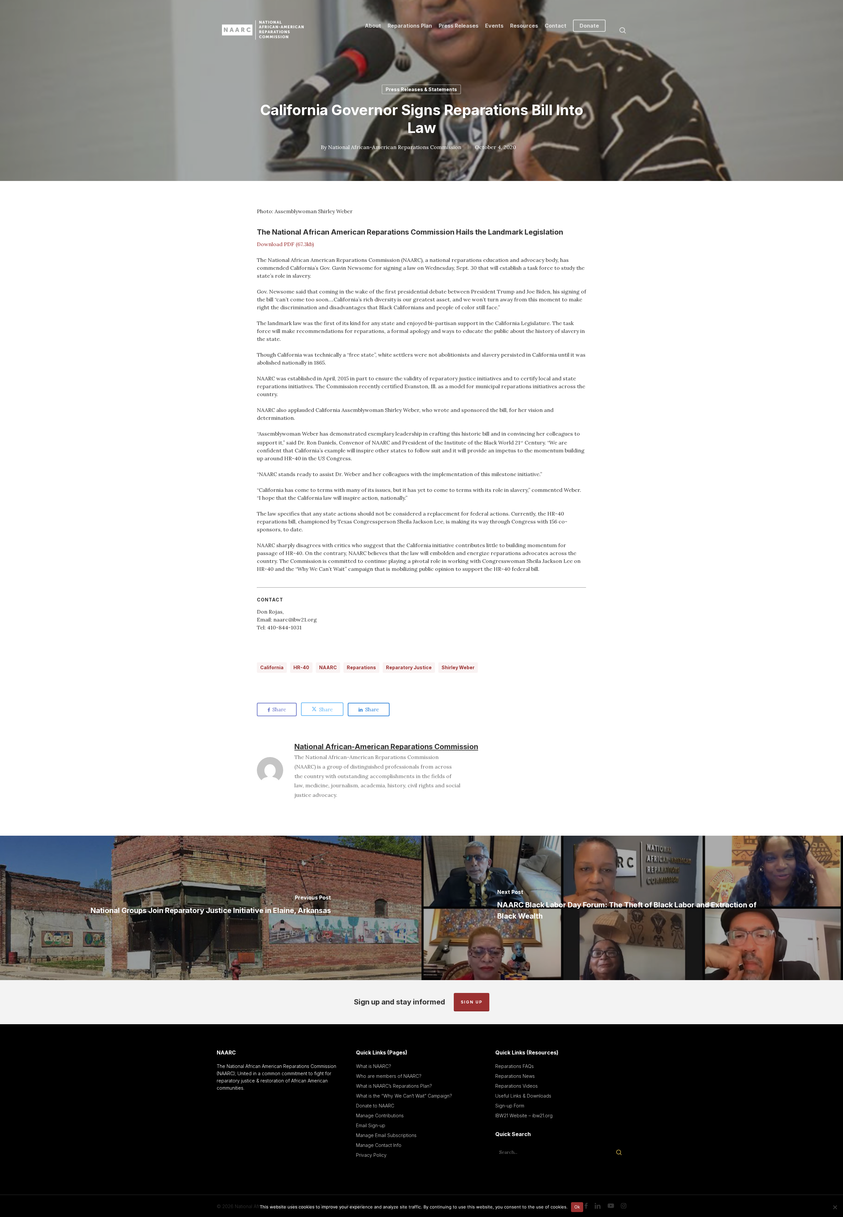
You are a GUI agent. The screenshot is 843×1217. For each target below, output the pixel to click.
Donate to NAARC (375, 1105)
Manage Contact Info (378, 1145)
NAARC (328, 667)
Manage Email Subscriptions (386, 1135)
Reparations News (515, 1076)
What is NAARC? (373, 1066)
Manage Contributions (380, 1115)
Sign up (471, 1002)
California (272, 667)
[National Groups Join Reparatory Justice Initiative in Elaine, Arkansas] (211, 908)
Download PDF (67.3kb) (285, 244)
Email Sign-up (370, 1125)
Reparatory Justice (409, 667)
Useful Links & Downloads (523, 1096)
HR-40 (301, 667)
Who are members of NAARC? (389, 1076)
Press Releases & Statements (421, 89)
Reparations (361, 667)
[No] (834, 1207)
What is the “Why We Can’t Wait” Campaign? (404, 1096)
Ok (577, 1206)
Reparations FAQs (514, 1066)
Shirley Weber (458, 667)
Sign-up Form (509, 1105)
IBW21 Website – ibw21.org (524, 1115)
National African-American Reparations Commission (394, 147)
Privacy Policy (371, 1155)
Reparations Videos (516, 1086)
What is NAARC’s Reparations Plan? (394, 1086)
